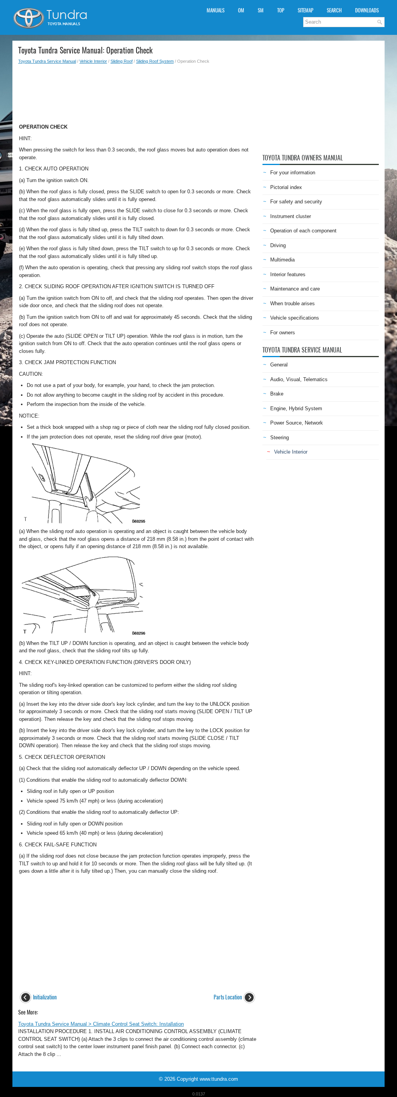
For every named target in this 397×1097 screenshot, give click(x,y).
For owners (282, 332)
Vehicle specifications (294, 318)
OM (241, 10)
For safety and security (296, 202)
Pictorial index (286, 187)
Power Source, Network (296, 423)
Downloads (367, 10)
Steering (279, 437)
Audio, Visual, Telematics (299, 379)
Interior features (288, 274)
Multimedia (282, 260)
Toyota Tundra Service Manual (47, 61)
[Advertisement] (137, 91)
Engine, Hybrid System (296, 408)
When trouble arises (292, 303)
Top (280, 10)
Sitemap (305, 10)
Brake (276, 394)
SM (261, 10)
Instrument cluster (290, 216)
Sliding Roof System (155, 61)
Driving (278, 245)
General (279, 365)
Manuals (215, 10)
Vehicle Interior (93, 61)
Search (334, 10)
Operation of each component (303, 231)
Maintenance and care (295, 289)
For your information (292, 172)
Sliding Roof (121, 61)
